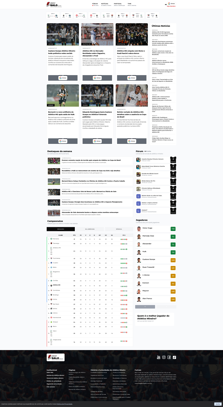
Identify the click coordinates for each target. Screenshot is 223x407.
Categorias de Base (96, 391)
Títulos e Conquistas (119, 372)
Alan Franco (147, 298)
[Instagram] (164, 357)
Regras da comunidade (54, 384)
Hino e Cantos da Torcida (98, 394)
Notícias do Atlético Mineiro (55, 375)
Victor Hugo (147, 228)
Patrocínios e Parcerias (98, 386)
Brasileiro (60, 229)
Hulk (144, 251)
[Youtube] (158, 357)
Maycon (146, 291)
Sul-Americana (90, 229)
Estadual (119, 229)
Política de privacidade (54, 381)
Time (132, 4)
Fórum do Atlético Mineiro (55, 378)
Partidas (119, 4)
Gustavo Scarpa (149, 259)
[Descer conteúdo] (145, 307)
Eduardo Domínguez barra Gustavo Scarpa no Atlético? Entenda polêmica (97, 114)
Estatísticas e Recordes (120, 384)
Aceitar (218, 404)
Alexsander (147, 244)
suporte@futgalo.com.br (143, 383)
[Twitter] (174, 357)
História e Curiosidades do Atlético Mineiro (108, 370)
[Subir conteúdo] (166, 307)
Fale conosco (51, 386)
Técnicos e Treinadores (119, 375)
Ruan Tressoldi (148, 267)
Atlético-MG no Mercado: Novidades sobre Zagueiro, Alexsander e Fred (94, 53)
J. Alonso (146, 275)
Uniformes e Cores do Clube (121, 394)
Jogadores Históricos (97, 375)
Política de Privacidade (64, 404)
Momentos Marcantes (119, 391)
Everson (146, 283)
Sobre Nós (50, 372)
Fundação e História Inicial (99, 372)
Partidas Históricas (96, 381)
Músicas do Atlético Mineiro (77, 389)
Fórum (95, 4)
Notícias (106, 4)
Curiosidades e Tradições (98, 384)
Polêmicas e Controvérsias (99, 397)
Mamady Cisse (148, 236)
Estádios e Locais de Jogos (99, 378)
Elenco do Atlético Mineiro (77, 386)
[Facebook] (169, 357)
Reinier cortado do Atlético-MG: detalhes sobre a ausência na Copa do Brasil (131, 114)
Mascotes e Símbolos (119, 381)
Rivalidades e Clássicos (120, 378)
